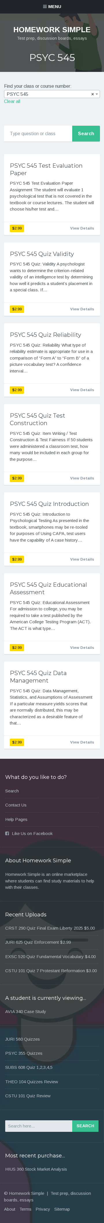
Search (12, 790)
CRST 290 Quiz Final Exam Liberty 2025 (44, 928)
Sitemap (62, 1209)
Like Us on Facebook (32, 833)
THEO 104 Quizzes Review (31, 1081)
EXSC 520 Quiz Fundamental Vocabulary (44, 956)
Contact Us (16, 804)
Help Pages (16, 819)
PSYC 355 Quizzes (23, 1053)
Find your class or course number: (38, 86)
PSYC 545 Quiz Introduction (49, 503)
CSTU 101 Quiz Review (28, 1095)
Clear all (12, 101)
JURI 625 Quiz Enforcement (32, 942)
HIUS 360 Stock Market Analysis (36, 1169)
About (9, 1209)
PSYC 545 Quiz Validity (42, 254)
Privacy (43, 1209)
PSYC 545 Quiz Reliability (45, 334)
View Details (82, 228)
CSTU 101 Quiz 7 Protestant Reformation (45, 970)
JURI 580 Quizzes (22, 1039)
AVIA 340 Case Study (25, 1011)
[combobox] (52, 94)
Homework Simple (52, 29)
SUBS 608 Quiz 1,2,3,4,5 (29, 1067)
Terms (25, 1209)
